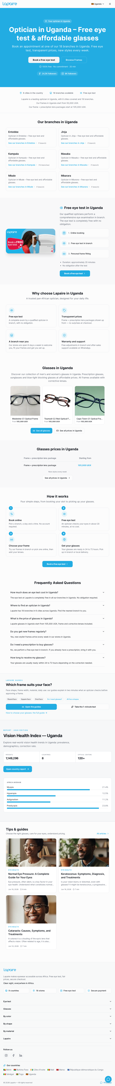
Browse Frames (74, 59)
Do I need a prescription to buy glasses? (31, 644)
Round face (12, 699)
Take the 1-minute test (85, 707)
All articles (101, 833)
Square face (26, 699)
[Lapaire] (34, 970)
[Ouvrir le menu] (110, 4)
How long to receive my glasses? (27, 657)
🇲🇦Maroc (60, 1069)
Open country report (16, 769)
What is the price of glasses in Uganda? (31, 618)
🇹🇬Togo (20, 1074)
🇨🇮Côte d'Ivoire (38, 1069)
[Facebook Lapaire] (13, 1055)
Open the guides (33, 707)
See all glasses (43, 430)
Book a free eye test (44, 59)
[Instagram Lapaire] (6, 1055)
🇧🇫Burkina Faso (21, 1069)
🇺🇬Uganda (31, 1074)
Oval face (39, 699)
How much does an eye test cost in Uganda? (34, 592)
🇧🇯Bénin (7, 1069)
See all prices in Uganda (71, 430)
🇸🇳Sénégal (8, 1074)
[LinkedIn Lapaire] (21, 1055)
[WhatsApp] (108, 1079)
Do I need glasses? (54, 699)
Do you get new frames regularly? (28, 631)
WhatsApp (108, 1083)
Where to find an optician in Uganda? (30, 605)
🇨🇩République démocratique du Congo (85, 1069)
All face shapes (73, 699)
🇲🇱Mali (50, 1069)
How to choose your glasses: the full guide (25, 713)
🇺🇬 (96, 4)
